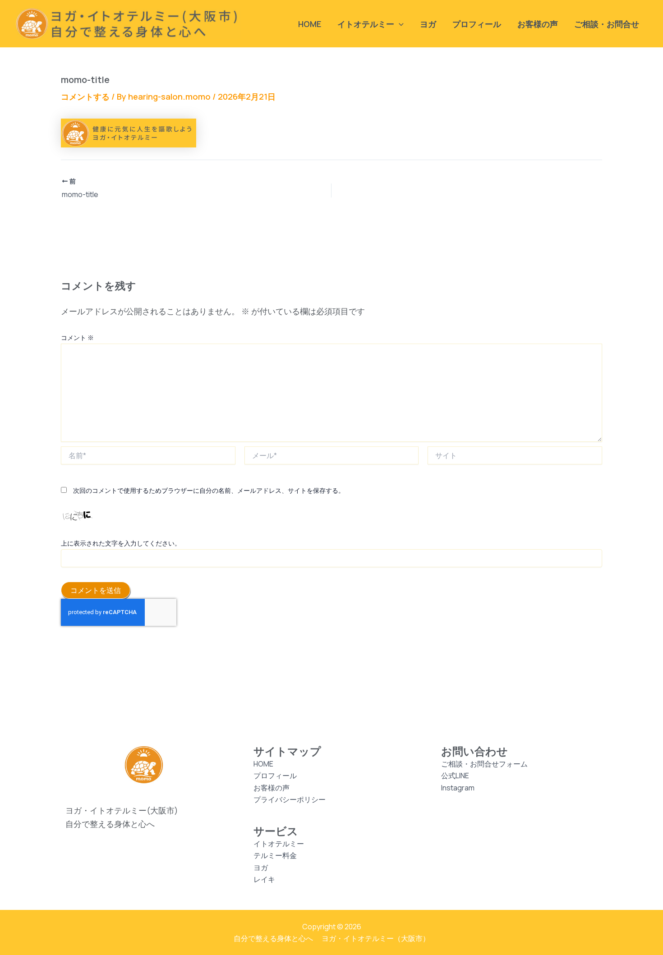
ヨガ (428, 23)
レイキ (264, 879)
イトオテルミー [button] (365, 23)
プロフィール (476, 23)
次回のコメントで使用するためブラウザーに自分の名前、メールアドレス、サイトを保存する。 (209, 490)
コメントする (85, 96)
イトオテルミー (278, 844)
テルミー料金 (275, 855)
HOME (309, 23)
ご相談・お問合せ (606, 23)
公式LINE (455, 776)
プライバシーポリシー (289, 799)
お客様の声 (537, 23)
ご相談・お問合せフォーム (484, 764)
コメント (77, 337)
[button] (399, 24)
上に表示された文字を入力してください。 (121, 543)
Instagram (457, 788)
